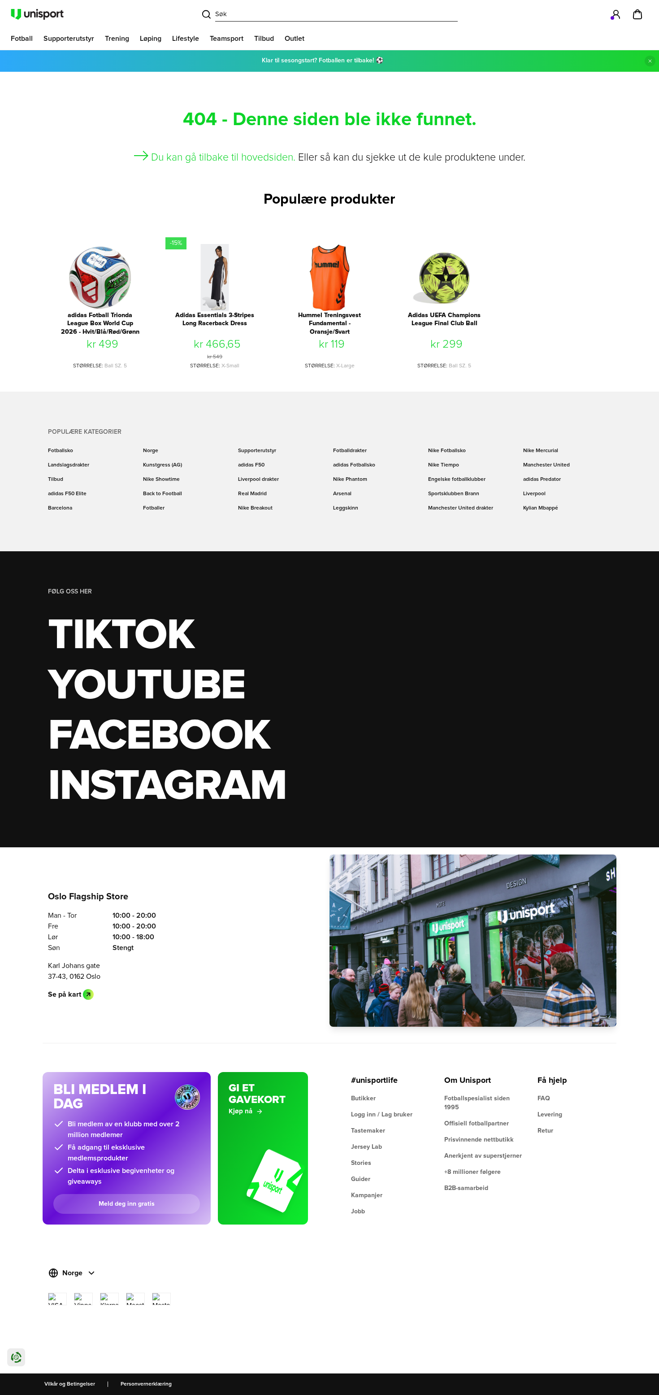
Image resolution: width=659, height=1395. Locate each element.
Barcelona (60, 508)
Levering (550, 1115)
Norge (150, 450)
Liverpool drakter (258, 479)
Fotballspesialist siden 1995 (477, 1103)
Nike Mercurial (540, 450)
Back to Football (162, 494)
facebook (159, 736)
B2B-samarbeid (466, 1188)
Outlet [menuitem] (294, 38)
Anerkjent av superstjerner (483, 1156)
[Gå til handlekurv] (637, 14)
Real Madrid (252, 494)
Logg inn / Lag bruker (381, 1115)
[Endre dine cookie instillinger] (16, 1357)
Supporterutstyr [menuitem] (68, 38)
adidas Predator (542, 479)
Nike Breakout (255, 508)
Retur (545, 1131)
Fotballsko (60, 450)
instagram (167, 786)
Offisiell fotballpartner (476, 1123)
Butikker (363, 1098)
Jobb (358, 1211)
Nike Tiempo (443, 465)
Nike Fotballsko (447, 450)
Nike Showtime (161, 479)
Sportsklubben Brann (453, 494)
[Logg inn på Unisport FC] (616, 14)
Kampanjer (366, 1195)
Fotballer (154, 508)
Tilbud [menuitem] (264, 38)
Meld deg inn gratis (127, 1204)
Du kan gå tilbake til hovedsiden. (223, 158)
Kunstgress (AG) (162, 465)
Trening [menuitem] (117, 38)
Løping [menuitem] (150, 38)
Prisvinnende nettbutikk (479, 1140)
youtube (146, 685)
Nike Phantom (350, 479)
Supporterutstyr (257, 450)
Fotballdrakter (350, 450)
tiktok (121, 635)
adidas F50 (251, 465)
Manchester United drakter (460, 508)
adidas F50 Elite (67, 494)
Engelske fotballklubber (457, 479)
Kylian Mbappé (540, 508)
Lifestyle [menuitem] (185, 38)
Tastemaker (368, 1131)
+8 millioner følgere (472, 1172)
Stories (361, 1163)
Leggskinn (345, 508)
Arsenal (342, 494)
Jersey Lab (366, 1147)
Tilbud (55, 479)
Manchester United (546, 465)
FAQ (544, 1098)
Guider (360, 1179)
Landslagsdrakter (68, 465)
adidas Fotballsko (354, 465)
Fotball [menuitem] (22, 38)
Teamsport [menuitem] (226, 38)
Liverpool (534, 494)
